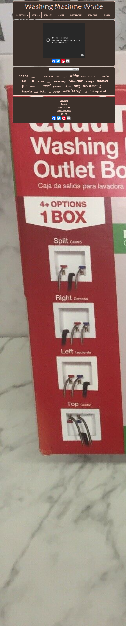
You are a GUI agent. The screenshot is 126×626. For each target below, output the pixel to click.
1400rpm (75, 81)
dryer (68, 86)
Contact (64, 104)
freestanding (92, 86)
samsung (60, 81)
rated (46, 85)
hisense (33, 77)
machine (27, 80)
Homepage (64, 101)
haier (83, 76)
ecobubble (48, 76)
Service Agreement (64, 111)
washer (105, 76)
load (36, 92)
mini (38, 87)
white (74, 75)
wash (85, 92)
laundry (97, 77)
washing (72, 90)
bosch (23, 76)
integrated (98, 91)
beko (43, 91)
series (58, 77)
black (90, 77)
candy (65, 77)
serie (105, 87)
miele (41, 82)
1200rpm (90, 81)
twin (50, 92)
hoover (102, 81)
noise (32, 87)
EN (62, 114)
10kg (76, 86)
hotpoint (27, 91)
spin (24, 85)
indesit (56, 92)
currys (39, 77)
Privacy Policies (64, 107)
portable (58, 87)
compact (49, 82)
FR (66, 114)
